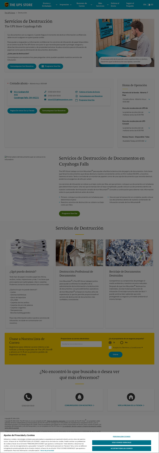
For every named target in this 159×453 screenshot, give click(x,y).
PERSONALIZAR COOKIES (121, 436)
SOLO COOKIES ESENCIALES (121, 442)
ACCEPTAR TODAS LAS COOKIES (121, 448)
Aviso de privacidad (47, 450)
